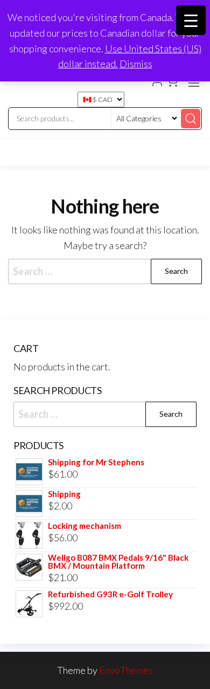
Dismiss (136, 64)
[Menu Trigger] (191, 20)
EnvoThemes (126, 670)
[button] (193, 83)
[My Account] (157, 82)
